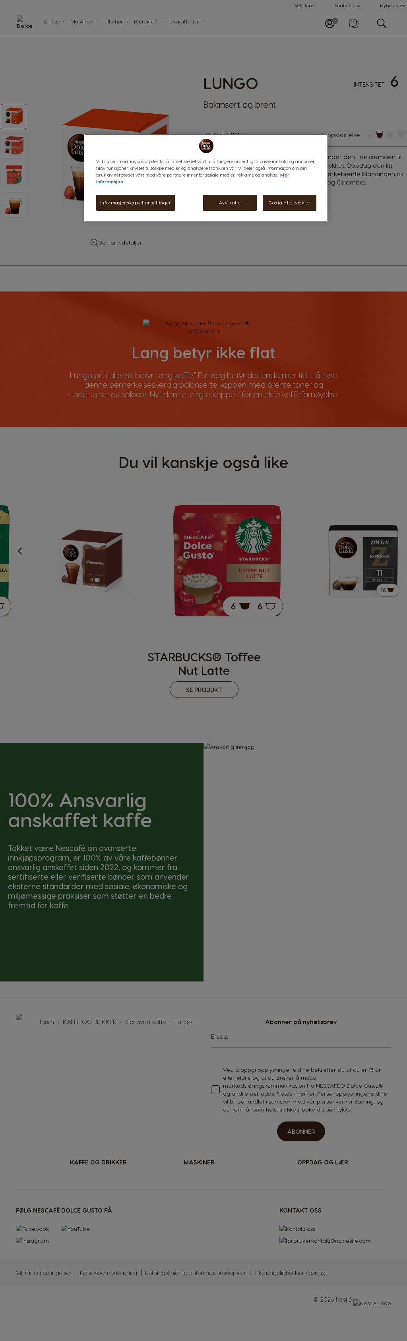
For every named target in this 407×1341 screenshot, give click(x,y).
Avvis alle (229, 202)
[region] (206, 178)
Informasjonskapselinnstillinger (135, 202)
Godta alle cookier (289, 202)
